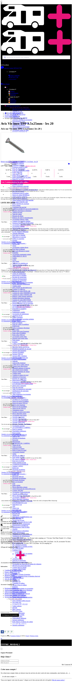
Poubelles (15, 253)
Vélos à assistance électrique (21, 328)
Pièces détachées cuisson (19, 487)
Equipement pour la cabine (20, 193)
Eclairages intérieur (18, 163)
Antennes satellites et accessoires (22, 120)
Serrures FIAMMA (18, 352)
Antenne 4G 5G (17, 111)
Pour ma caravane (17, 387)
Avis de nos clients (10, 579)
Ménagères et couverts (19, 237)
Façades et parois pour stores (21, 412)
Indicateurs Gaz (17, 504)
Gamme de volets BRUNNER (21, 300)
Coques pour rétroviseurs (20, 366)
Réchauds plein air (18, 476)
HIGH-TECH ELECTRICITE (19, 107)
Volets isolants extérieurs (19, 197)
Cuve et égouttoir (17, 482)
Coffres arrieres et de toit (19, 343)
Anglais (12, 99)
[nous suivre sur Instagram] (6, 633)
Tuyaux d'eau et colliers (19, 585)
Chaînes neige (16, 286)
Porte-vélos (15, 329)
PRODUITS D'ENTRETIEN (21, 566)
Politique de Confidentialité (13, 577)
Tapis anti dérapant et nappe (20, 251)
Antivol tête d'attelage (19, 363)
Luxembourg (14, 93)
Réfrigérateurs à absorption (20, 531)
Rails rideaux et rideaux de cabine (22, 622)
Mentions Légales (34, 636)
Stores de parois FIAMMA (20, 401)
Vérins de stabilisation (19, 274)
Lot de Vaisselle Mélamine (20, 232)
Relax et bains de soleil (19, 450)
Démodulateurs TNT (18, 121)
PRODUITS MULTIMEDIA (21, 109)
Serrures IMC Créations (19, 356)
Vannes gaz (15, 515)
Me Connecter (66, 664)
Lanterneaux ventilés (18, 312)
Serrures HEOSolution (19, 350)
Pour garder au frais (18, 457)
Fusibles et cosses (17, 184)
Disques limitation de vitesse (21, 371)
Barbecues (15, 468)
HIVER (14, 608)
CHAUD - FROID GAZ (17, 471)
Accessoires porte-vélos (19, 336)
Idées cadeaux (16, 609)
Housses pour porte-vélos (20, 338)
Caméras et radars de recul (20, 375)
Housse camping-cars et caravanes (22, 303)
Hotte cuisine (16, 485)
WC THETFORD (18, 548)
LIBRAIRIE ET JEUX (19, 256)
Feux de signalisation (18, 169)
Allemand (13, 101)
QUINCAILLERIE (15, 599)
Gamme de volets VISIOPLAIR (22, 294)
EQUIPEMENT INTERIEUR (19, 188)
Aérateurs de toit (17, 315)
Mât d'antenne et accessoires (20, 127)
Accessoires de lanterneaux (20, 314)
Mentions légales (10, 575)
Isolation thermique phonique (21, 298)
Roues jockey (16, 392)
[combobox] (36, 57)
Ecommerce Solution (15, 636)
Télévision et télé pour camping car (15, 592)
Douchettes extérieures (19, 431)
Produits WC (16, 573)
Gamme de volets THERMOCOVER (23, 293)
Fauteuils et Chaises (18, 448)
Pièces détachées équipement (21, 284)
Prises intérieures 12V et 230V (21, 177)
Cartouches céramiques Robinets (22, 590)
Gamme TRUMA (17, 490)
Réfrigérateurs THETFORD (21, 527)
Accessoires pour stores (19, 415)
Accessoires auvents (18, 426)
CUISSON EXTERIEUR (20, 464)
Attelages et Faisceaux (19, 377)
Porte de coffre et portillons (20, 324)
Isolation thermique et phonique (22, 211)
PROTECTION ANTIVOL (20, 347)
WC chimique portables (19, 545)
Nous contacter (15, 75)
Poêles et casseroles (18, 239)
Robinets (15, 587)
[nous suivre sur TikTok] (9, 633)
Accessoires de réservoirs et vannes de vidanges (26, 564)
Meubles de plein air (18, 455)
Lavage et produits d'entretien (21, 574)
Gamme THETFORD (19, 569)
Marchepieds (16, 441)
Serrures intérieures (18, 620)
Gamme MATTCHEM (19, 567)
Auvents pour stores (18, 417)
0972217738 (18, 68)
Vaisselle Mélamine (18, 233)
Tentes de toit (16, 445)
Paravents (15, 440)
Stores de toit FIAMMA (19, 406)
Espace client (9, 572)
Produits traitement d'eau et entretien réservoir (26, 576)
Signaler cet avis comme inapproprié (11, 242)
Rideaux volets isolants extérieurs (22, 301)
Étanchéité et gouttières (19, 308)
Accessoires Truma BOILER (21, 492)
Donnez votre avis (30, 166)
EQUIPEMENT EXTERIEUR (19, 268)
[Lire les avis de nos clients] (36, 62)
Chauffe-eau (16, 580)
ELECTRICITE (17, 172)
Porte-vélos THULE (18, 335)
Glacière (14, 529)
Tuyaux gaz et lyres (18, 520)
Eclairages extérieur (18, 165)
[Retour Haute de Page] (1, 638)
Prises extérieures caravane (20, 186)
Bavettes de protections (19, 277)
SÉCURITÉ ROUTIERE (20, 370)
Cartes (14, 260)
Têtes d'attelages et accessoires (21, 394)
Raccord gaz (16, 513)
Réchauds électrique (18, 480)
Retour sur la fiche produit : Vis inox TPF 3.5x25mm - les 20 (19, 161)
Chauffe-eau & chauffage (20, 494)
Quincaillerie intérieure (19, 618)
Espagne (13, 102)
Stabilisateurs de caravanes (20, 391)
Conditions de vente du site (13, 570)
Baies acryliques (17, 322)
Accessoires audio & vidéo (20, 130)
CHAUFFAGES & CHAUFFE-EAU (24, 489)
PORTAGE (15, 326)
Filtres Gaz (15, 508)
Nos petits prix (16, 602)
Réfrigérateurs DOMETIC (20, 525)
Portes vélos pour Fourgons (20, 331)
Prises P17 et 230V (18, 179)
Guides (14, 258)
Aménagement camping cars (13, 590)
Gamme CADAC (17, 466)
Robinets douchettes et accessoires (22, 588)
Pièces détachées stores (19, 413)
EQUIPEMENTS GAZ (19, 503)
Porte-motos (16, 340)
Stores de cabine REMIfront (20, 195)
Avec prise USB (17, 174)
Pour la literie (16, 205)
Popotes (14, 240)
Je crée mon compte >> (9, 676)
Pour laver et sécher (18, 461)
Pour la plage (16, 433)
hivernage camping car (11, 588)
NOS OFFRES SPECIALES (21, 601)
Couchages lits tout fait (19, 207)
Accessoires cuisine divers (20, 247)
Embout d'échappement (19, 279)
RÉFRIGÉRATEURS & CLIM (22, 522)
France (12, 91)
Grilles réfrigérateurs (18, 532)
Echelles (14, 342)
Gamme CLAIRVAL (18, 289)
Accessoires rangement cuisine (21, 254)
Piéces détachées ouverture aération (23, 319)
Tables (14, 454)
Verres (14, 246)
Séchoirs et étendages (18, 438)
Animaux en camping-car (20, 263)
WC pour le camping (18, 459)
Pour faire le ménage (18, 249)
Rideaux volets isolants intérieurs (22, 296)
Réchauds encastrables (19, 478)
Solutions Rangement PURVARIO (23, 223)
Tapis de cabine (17, 214)
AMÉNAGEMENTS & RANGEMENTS (25, 209)
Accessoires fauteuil (18, 452)
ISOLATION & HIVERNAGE (22, 287)
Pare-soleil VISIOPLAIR (20, 202)
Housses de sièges (17, 216)
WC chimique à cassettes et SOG (22, 546)
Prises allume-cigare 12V (20, 176)
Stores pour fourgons (18, 405)
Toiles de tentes (17, 447)
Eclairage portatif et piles (19, 167)
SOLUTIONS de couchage (20, 204)
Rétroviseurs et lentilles (19, 275)
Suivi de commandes (11, 574)
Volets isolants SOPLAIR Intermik (22, 200)
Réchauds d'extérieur (18, 469)
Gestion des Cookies (11, 581)
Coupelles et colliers (18, 583)
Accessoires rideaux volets (20, 219)
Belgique (13, 95)
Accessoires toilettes (18, 226)
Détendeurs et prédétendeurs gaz (22, 517)
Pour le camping (17, 429)
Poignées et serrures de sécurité (21, 349)
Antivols (15, 361)
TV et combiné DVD (18, 114)
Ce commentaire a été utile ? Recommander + (13, 243)
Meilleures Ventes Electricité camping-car (17, 593)
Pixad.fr (27, 636)
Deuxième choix (17, 611)
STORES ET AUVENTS (20, 399)
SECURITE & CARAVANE (18, 345)
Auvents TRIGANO (18, 422)
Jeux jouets (15, 261)
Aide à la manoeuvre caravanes (21, 389)
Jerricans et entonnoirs (19, 560)
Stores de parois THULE (20, 403)
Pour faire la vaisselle (18, 235)
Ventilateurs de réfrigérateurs (21, 536)
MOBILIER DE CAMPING (21, 443)
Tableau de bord (17, 212)
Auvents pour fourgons (19, 419)
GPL (13, 506)
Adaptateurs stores (18, 410)
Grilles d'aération (17, 317)
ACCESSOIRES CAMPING (21, 427)
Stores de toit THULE (19, 408)
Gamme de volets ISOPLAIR (21, 291)
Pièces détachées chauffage (20, 499)
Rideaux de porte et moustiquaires (22, 218)
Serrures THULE (17, 354)
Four (13, 483)
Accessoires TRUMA (19, 497)
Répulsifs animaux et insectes (21, 368)
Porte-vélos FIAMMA (19, 333)
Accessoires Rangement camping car (16, 597)
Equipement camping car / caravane (15, 595)
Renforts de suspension (19, 280)
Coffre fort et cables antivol (20, 364)
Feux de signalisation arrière (20, 170)
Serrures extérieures (18, 625)
